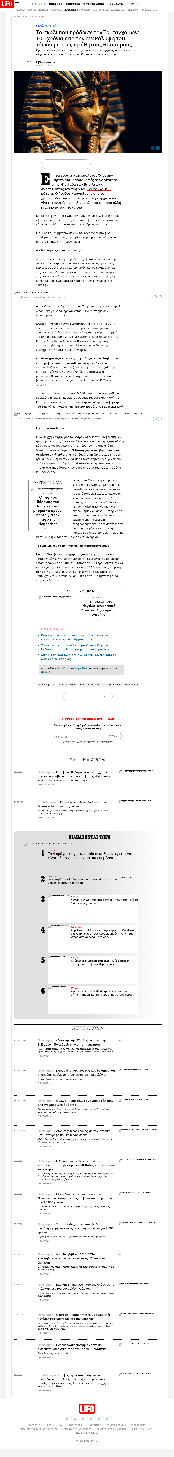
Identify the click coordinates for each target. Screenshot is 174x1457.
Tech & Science (100, 9)
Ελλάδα (21, 9)
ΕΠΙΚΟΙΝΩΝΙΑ (54, 1425)
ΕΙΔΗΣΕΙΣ (27, 16)
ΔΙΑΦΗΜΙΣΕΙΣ (94, 1425)
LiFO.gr (63, 668)
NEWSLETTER (74, 1425)
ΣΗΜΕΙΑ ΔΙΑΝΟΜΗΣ (142, 1429)
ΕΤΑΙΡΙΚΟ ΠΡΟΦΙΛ (116, 1425)
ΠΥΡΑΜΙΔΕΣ (131, 684)
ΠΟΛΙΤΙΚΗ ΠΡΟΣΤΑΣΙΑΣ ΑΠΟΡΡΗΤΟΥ (96, 742)
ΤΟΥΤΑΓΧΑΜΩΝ (67, 684)
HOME (17, 16)
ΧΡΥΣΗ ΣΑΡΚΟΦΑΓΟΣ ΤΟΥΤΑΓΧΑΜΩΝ (100, 684)
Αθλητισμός (117, 9)
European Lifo (149, 9)
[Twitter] (158, 148)
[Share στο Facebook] (155, 297)
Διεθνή (32, 9)
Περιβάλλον (133, 9)
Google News (80, 668)
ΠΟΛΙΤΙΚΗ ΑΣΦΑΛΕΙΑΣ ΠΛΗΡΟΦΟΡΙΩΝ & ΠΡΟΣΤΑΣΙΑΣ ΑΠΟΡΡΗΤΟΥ (56, 1429)
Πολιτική (43, 9)
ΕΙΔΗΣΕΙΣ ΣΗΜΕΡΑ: (52, 629)
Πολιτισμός (70, 9)
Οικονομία (56, 9)
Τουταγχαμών (99, 189)
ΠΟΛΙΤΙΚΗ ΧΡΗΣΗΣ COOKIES (111, 1429)
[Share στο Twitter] (160, 297)
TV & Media (84, 9)
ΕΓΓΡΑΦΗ (113, 736)
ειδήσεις (45, 671)
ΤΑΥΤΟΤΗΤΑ (35, 1425)
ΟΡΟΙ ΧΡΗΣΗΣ (69, 742)
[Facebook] (153, 148)
